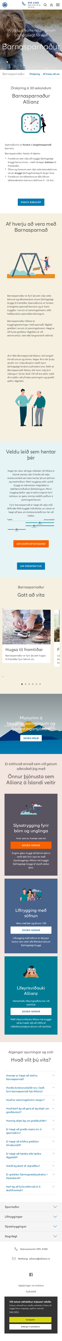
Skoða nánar (31, 845)
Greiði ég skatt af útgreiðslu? (23, 1165)
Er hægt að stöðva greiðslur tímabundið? (22, 1143)
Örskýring (34, 74)
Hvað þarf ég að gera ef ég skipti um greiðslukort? (27, 1110)
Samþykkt (30, 1320)
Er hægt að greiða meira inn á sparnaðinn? (23, 1131)
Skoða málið (31, 738)
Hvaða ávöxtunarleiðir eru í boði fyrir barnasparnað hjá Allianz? (25, 1089)
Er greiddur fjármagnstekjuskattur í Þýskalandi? (26, 1176)
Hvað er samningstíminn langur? (25, 1099)
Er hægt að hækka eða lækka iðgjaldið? (23, 1155)
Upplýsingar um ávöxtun (31, 1285)
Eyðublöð (31, 1291)
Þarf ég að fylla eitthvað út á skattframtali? (23, 1188)
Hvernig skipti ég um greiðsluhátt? (26, 1120)
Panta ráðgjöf (31, 202)
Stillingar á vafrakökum (30, 1327)
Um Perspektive (31, 566)
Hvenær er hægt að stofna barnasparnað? (21, 1077)
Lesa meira (14, 1312)
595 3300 (33, 2)
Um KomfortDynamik (31, 543)
